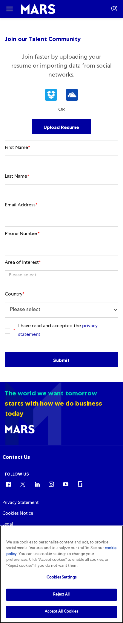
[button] (51, 95)
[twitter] (22, 484)
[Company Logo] (38, 9)
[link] (16, 457)
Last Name (17, 176)
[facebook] (8, 484)
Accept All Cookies (61, 612)
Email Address (21, 205)
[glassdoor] (80, 484)
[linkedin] (37, 484)
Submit (61, 360)
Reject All (61, 595)
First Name (17, 148)
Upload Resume (61, 127)
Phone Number (22, 234)
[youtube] (65, 484)
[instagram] (51, 484)
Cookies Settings (61, 578)
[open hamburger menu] (9, 9)
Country (14, 294)
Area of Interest (23, 263)
